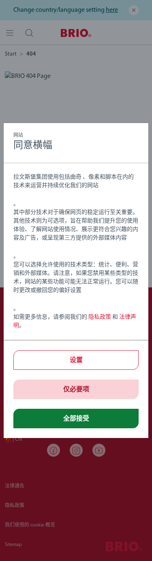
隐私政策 (99, 317)
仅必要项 (76, 389)
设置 (76, 360)
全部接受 (76, 419)
